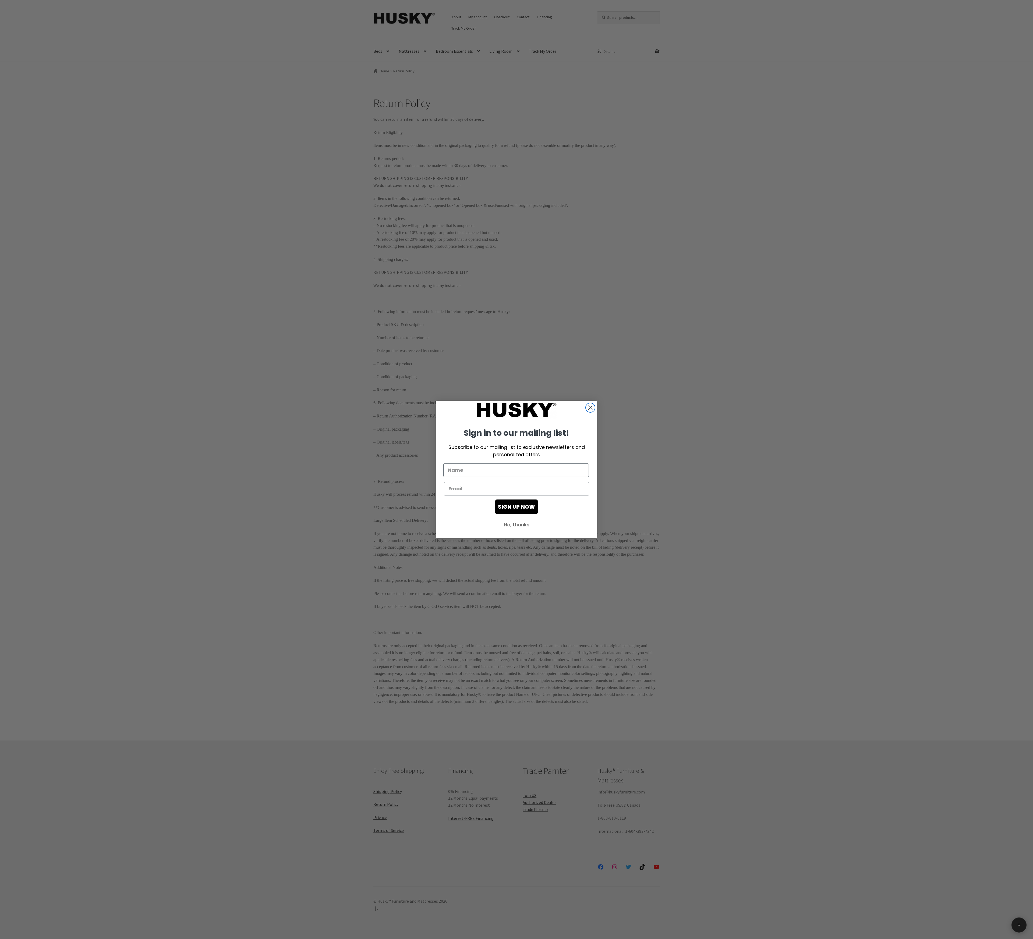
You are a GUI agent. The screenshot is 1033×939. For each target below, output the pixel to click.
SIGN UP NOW (516, 507)
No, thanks (516, 524)
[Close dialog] (590, 407)
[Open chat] (1019, 925)
